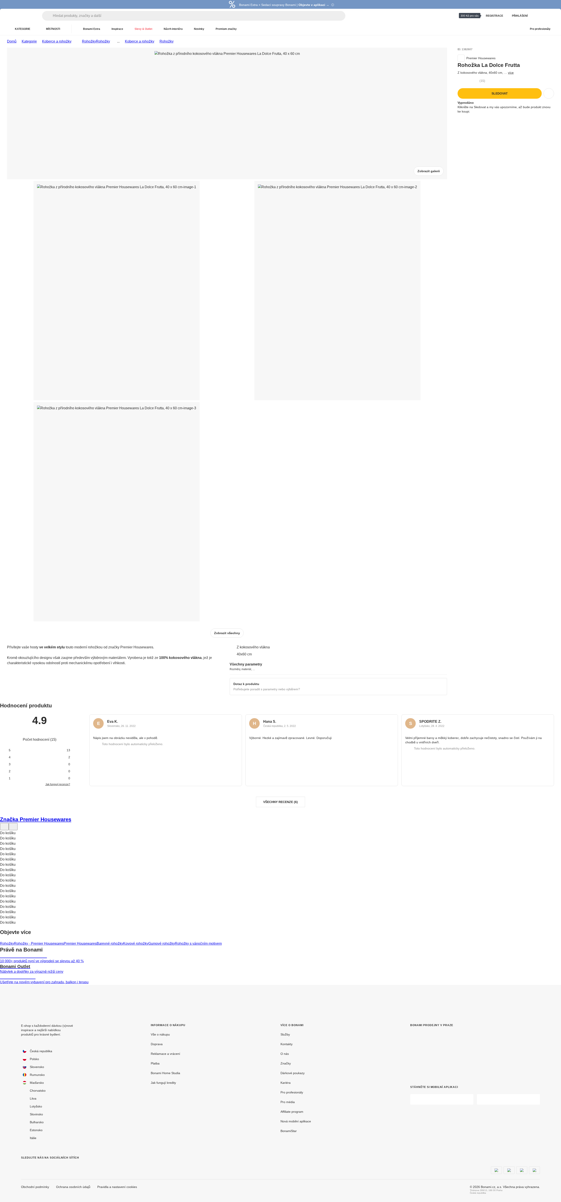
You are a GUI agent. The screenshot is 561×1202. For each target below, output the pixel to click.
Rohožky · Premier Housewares (39, 943)
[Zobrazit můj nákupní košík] (548, 15)
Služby (285, 1034)
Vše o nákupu (160, 1034)
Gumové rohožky (161, 943)
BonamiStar (288, 1131)
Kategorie (29, 41)
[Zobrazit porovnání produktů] (538, 15)
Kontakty (286, 1044)
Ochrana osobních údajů (73, 1187)
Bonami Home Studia (165, 1073)
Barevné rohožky (110, 943)
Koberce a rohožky (56, 41)
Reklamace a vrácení (165, 1053)
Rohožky (103, 41)
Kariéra (285, 1082)
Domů (11, 41)
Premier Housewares (80, 943)
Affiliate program (291, 1111)
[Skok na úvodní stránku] (22, 15)
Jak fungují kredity (163, 1082)
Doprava (157, 1044)
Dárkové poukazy (292, 1073)
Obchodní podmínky (35, 1187)
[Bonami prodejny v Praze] (446, 1052)
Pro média (287, 1102)
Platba (155, 1063)
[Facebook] (24, 1166)
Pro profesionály (291, 1092)
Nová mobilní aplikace (295, 1121)
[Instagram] (35, 1166)
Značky (285, 1063)
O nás (284, 1053)
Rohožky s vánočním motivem (198, 943)
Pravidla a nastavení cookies (117, 1187)
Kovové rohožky (135, 943)
